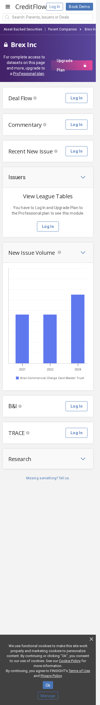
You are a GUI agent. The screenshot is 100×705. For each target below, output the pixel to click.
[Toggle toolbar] (83, 177)
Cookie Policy (70, 661)
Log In (54, 6)
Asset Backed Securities (23, 29)
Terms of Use (79, 671)
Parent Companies (62, 29)
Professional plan (28, 73)
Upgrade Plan (64, 65)
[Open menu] (8, 6)
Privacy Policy (51, 676)
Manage (48, 696)
